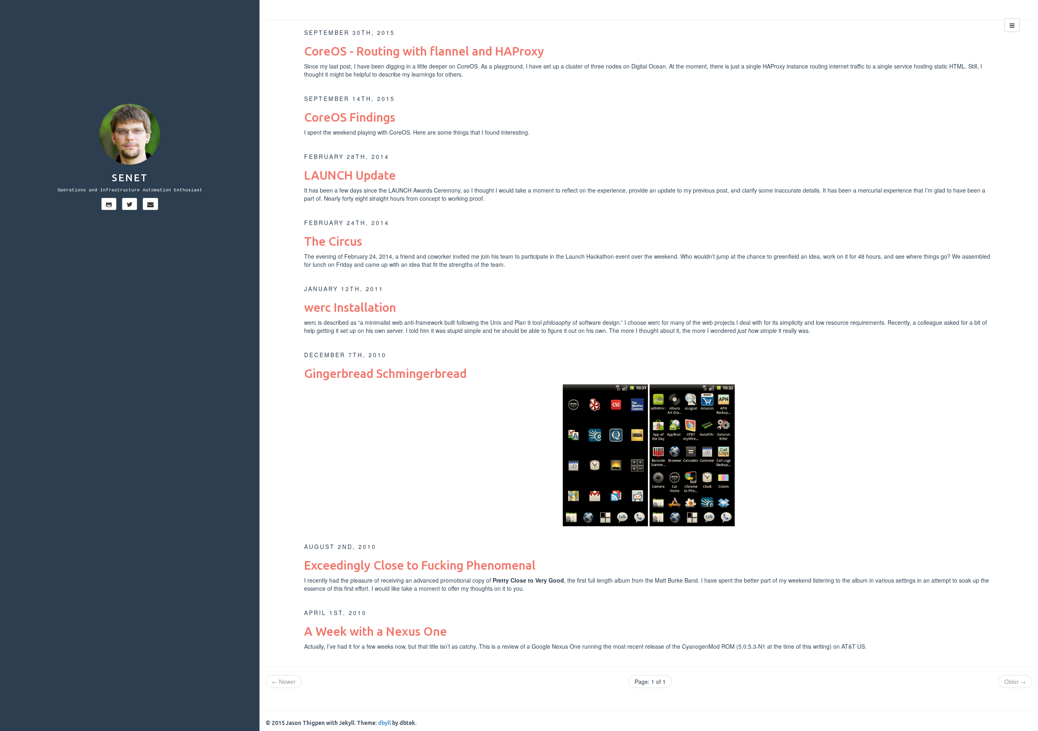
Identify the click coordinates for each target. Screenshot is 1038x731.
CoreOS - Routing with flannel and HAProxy (424, 51)
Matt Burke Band (676, 580)
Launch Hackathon (590, 256)
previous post (710, 190)
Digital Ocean (648, 66)
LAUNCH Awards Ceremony (424, 190)
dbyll (384, 723)
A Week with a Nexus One (375, 631)
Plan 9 (523, 322)
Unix (496, 322)
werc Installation (350, 307)
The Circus (333, 241)
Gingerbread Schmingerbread (385, 373)
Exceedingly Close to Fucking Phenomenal (420, 565)
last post (340, 66)
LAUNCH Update (350, 175)
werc (310, 322)
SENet (130, 177)
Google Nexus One (556, 646)
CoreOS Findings (349, 117)
